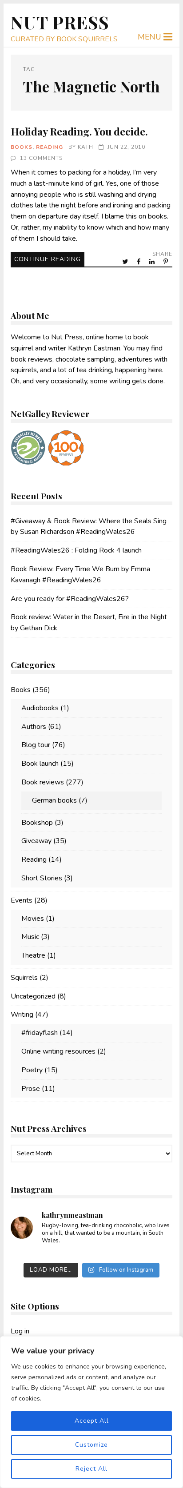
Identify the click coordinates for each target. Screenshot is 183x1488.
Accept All (92, 1420)
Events (21, 900)
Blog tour (35, 745)
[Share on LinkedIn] (153, 262)
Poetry (32, 1070)
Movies (32, 918)
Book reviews (42, 782)
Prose (30, 1089)
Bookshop (37, 823)
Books (21, 147)
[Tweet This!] (125, 262)
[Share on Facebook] (139, 262)
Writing (22, 1014)
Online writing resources (58, 1051)
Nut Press (60, 22)
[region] (91, 1412)
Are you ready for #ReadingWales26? (70, 599)
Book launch (40, 763)
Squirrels (24, 978)
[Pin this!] (166, 262)
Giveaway (36, 841)
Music (30, 937)
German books (54, 800)
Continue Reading (47, 259)
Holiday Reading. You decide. (79, 131)
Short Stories (41, 878)
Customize (91, 1444)
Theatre (33, 955)
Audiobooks (40, 708)
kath (85, 147)
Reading (49, 147)
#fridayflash (39, 1033)
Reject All (91, 1468)
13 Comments (41, 158)
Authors (33, 727)
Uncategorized (33, 996)
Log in (20, 1331)
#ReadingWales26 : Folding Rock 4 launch (76, 550)
